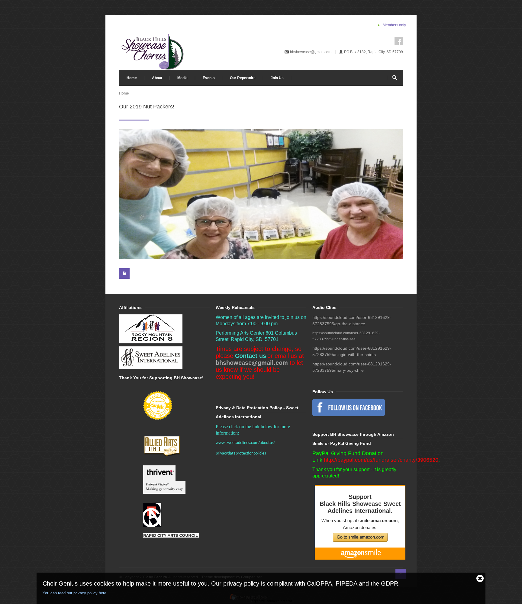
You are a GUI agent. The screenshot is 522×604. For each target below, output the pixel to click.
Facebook (399, 41)
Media (182, 78)
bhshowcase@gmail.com (310, 52)
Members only (394, 25)
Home (132, 78)
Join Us (277, 78)
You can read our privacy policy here (74, 593)
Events (209, 78)
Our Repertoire (243, 78)
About (157, 78)
